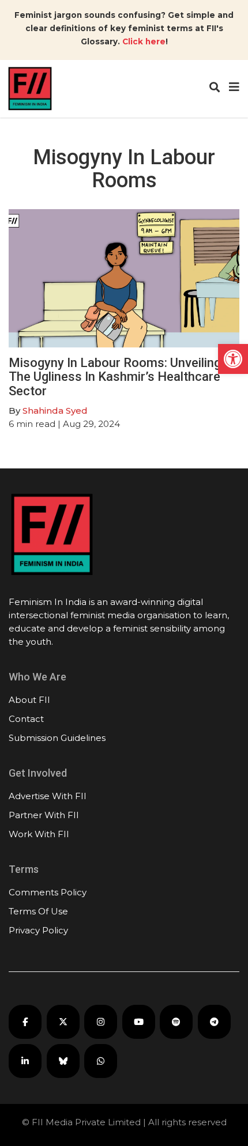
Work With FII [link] (39, 834)
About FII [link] (29, 699)
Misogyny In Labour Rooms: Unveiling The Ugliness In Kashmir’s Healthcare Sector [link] (115, 376)
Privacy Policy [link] (38, 930)
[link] (233, 359)
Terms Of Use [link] (38, 911)
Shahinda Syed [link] (55, 410)
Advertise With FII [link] (48, 796)
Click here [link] (144, 41)
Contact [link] (26, 718)
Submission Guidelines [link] (57, 737)
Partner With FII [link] (44, 815)
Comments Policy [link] (48, 892)
